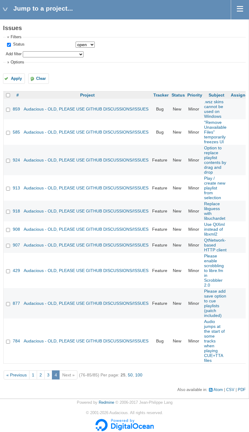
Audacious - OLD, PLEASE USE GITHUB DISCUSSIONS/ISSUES (86, 109)
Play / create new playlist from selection (214, 188)
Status (18, 44)
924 (16, 160)
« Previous (16, 374)
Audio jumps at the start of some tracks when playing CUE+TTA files (214, 341)
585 (16, 132)
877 (16, 303)
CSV (230, 390)
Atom (218, 390)
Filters (16, 37)
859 (16, 109)
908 (16, 229)
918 (16, 211)
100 (138, 374)
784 (16, 340)
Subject (216, 95)
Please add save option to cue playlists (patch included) (215, 303)
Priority (194, 95)
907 (16, 245)
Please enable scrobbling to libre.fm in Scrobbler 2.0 (214, 270)
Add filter (14, 54)
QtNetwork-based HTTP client (215, 245)
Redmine (106, 402)
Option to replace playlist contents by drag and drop (215, 160)
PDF (242, 390)
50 (130, 374)
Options (17, 62)
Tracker (161, 95)
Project (87, 95)
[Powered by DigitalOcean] (124, 430)
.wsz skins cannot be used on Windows (213, 109)
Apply (16, 79)
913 (16, 187)
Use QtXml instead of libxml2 (214, 229)
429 (16, 270)
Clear (41, 79)
